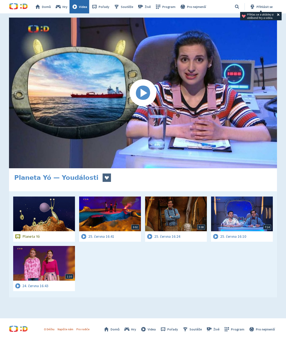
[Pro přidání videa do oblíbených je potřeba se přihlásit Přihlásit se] (107, 177)
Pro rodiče (83, 329)
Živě (148, 7)
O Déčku (49, 329)
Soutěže (127, 7)
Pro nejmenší (196, 7)
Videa (83, 7)
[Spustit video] (143, 93)
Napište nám (65, 329)
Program (168, 7)
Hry (64, 7)
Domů (46, 7)
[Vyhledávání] (237, 6)
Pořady (104, 7)
